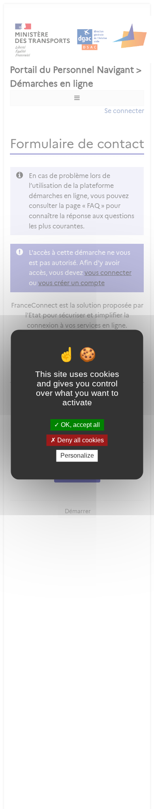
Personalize (77, 456)
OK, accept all (79, 424)
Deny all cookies (80, 440)
